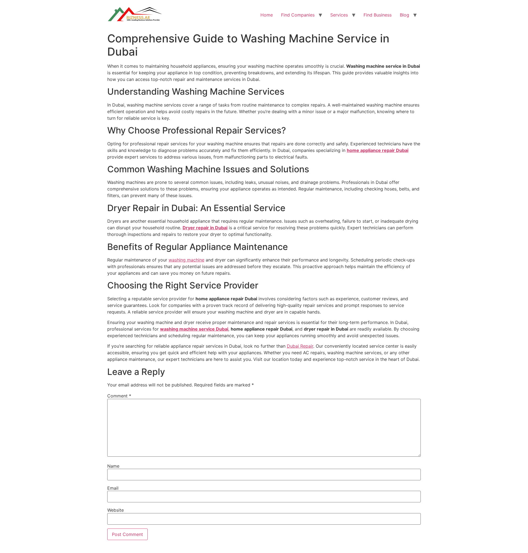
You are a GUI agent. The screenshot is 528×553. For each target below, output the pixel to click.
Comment (119, 396)
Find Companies (298, 15)
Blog (404, 15)
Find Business (378, 15)
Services (339, 15)
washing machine (186, 260)
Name (113, 466)
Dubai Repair (300, 346)
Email (113, 488)
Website (115, 510)
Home (266, 15)
